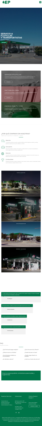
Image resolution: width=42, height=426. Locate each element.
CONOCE (8, 81)
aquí (13, 421)
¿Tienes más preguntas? (8, 362)
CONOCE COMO (34, 406)
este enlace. (32, 421)
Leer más (4, 42)
